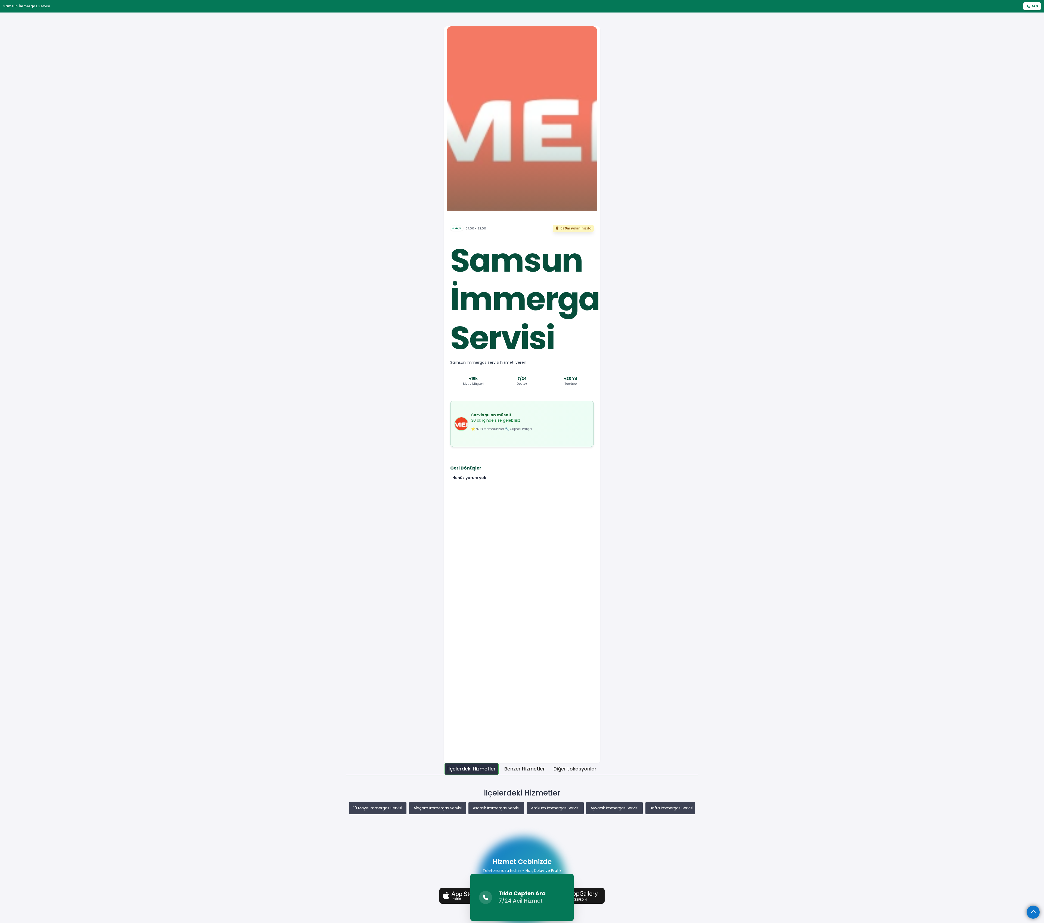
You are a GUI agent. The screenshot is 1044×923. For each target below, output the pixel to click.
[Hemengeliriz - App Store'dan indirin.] (465, 895)
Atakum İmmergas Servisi (555, 808)
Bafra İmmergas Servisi (671, 808)
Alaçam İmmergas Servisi (438, 808)
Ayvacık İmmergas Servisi (614, 808)
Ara (1034, 6)
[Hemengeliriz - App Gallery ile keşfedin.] (578, 895)
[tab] (472, 769)
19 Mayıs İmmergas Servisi (377, 808)
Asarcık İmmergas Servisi (496, 808)
